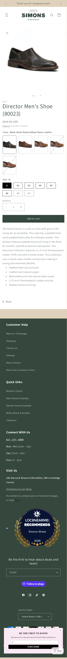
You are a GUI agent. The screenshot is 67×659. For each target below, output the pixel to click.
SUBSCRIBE (33, 647)
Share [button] (9, 301)
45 (51, 185)
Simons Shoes (37, 531)
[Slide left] (26, 95)
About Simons (13, 362)
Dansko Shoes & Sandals (18, 405)
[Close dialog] (60, 630)
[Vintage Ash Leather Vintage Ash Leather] (57, 144)
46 (7, 193)
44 (40, 185)
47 (29, 193)
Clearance (11, 420)
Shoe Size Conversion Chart (20, 369)
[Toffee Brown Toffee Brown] (25, 144)
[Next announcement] (61, 3)
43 (29, 185)
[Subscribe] (56, 572)
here (17, 500)
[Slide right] (40, 95)
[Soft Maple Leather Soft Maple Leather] (9, 165)
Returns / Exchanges (16, 333)
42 (18, 185)
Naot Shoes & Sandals (17, 398)
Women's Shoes (14, 390)
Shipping (6, 126)
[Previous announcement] (5, 3)
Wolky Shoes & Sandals (18, 412)
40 (18, 193)
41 (7, 185)
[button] (6, 15)
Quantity (6, 200)
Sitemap (10, 355)
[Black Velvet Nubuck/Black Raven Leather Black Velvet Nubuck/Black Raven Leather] (9, 144)
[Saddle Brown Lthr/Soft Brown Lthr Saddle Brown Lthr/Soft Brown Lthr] (41, 144)
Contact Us (11, 348)
